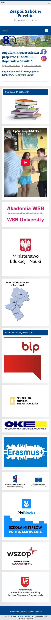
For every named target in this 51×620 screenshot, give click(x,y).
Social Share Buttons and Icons (19, 616)
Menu (3, 3)
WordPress (24, 612)
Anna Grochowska (32, 65)
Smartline (37, 612)
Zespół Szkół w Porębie (25, 13)
